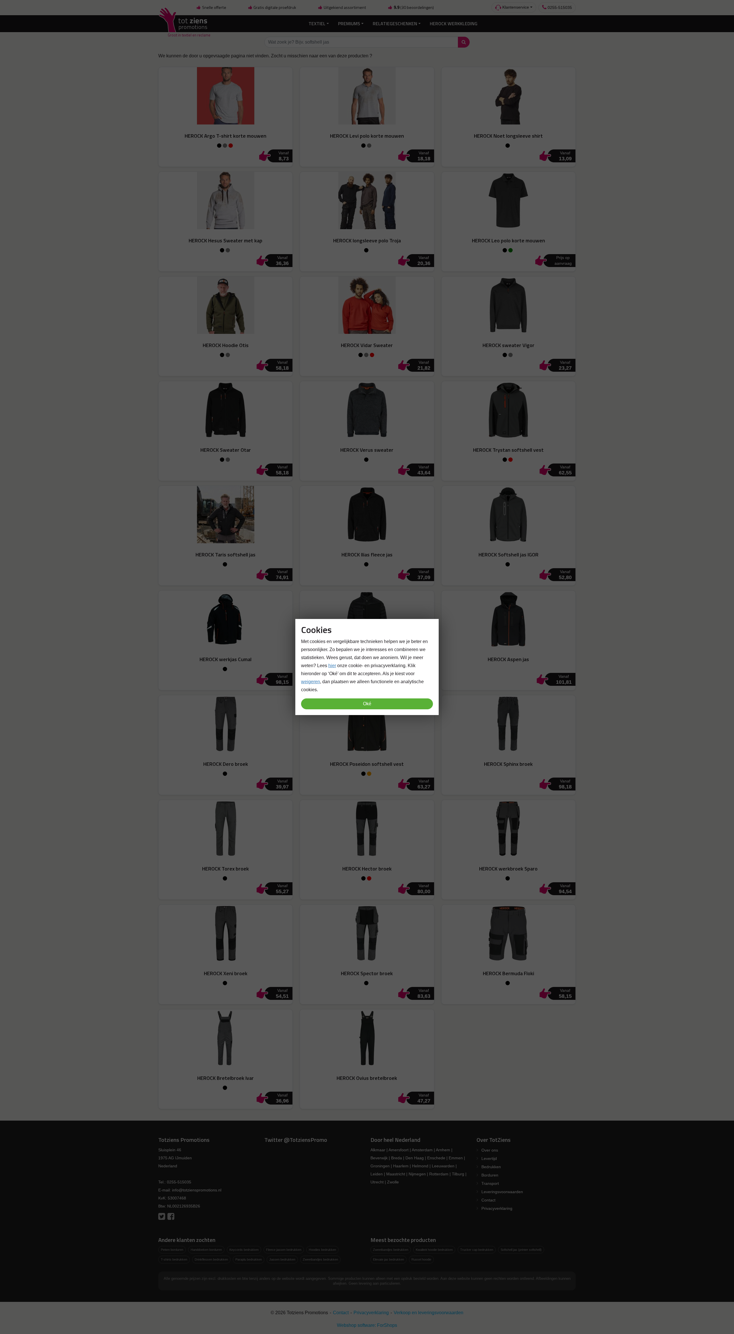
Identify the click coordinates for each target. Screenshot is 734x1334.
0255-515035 (559, 7)
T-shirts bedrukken (174, 1259)
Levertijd (489, 1158)
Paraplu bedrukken (248, 1259)
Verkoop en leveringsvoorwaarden (428, 1312)
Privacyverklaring (496, 1208)
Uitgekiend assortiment (344, 7)
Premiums (349, 23)
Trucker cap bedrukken (476, 1249)
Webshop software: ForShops (367, 1325)
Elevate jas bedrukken (388, 1259)
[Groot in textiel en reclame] (184, 23)
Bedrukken (491, 1166)
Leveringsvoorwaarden (502, 1191)
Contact (488, 1200)
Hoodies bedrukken (322, 1249)
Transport (490, 1183)
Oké (367, 703)
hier (332, 665)
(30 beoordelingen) (414, 7)
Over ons (489, 1150)
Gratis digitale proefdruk (274, 7)
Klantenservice (515, 7)
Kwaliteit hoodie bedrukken (434, 1249)
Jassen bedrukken (282, 1259)
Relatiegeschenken (395, 23)
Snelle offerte (213, 7)
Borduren (489, 1175)
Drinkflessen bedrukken (211, 1259)
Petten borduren (172, 1249)
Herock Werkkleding (453, 23)
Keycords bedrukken (244, 1249)
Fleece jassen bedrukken (283, 1249)
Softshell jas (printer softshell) (521, 1249)
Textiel (317, 23)
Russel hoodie (421, 1259)
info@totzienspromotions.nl (196, 1190)
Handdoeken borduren (206, 1249)
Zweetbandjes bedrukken (320, 1259)
